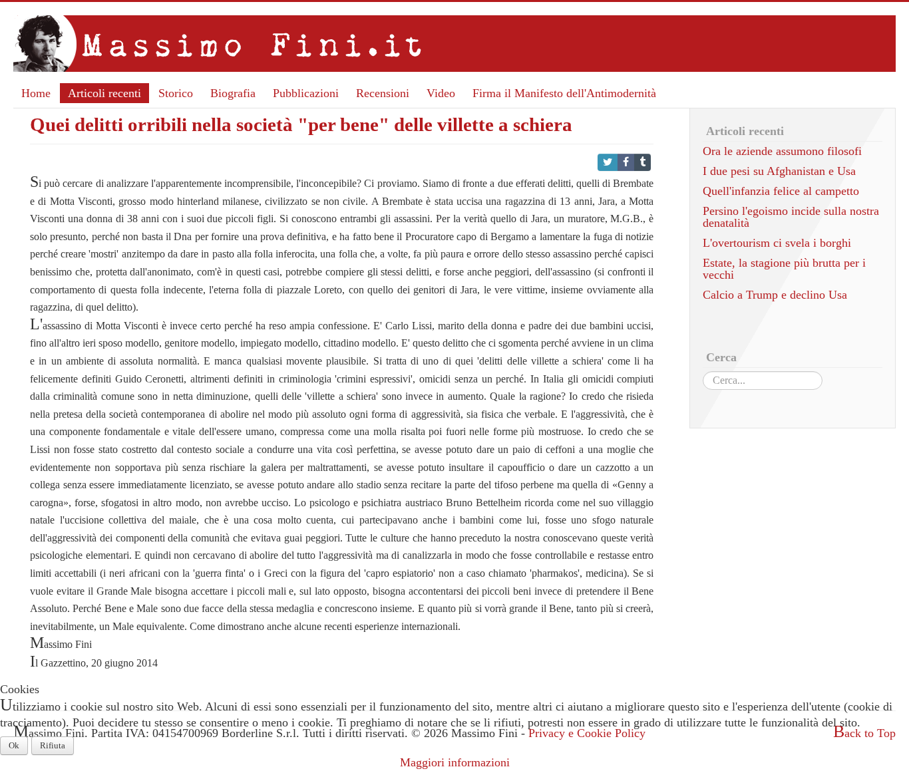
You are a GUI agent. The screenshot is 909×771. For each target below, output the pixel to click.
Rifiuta (52, 745)
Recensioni (382, 93)
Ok (14, 745)
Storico (175, 93)
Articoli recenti (104, 93)
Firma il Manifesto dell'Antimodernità (564, 93)
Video (441, 93)
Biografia (233, 93)
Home (36, 93)
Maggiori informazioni (455, 762)
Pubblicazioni (306, 93)
